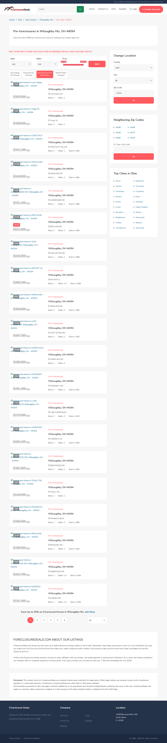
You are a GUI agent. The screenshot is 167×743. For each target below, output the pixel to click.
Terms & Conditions (32, 738)
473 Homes (15, 74)
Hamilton (139, 202)
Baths (39, 58)
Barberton (140, 181)
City (115, 75)
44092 (118, 132)
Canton (119, 186)
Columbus (140, 191)
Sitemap (63, 726)
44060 (118, 127)
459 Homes (45, 74)
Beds (13, 58)
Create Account (152, 9)
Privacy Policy (14, 738)
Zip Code (118, 87)
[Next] (64, 620)
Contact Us (103, 9)
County (117, 62)
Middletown (120, 217)
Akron (118, 181)
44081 (118, 138)
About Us (64, 715)
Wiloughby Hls (46, 19)
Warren (139, 222)
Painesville (140, 217)
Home (92, 9)
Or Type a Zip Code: (122, 144)
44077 (132, 132)
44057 (132, 138)
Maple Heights (142, 207)
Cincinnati (140, 186)
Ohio (20, 19)
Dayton (119, 196)
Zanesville (140, 228)
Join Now (90, 611)
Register (88, 721)
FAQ (113, 9)
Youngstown (121, 228)
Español (122, 9)
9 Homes (28, 74)
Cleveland (120, 191)
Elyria (138, 196)
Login (134, 9)
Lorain (118, 207)
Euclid (118, 202)
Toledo (118, 222)
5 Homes (61, 74)
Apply (97, 64)
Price (64, 58)
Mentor (139, 212)
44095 (132, 127)
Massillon (119, 212)
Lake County (30, 19)
